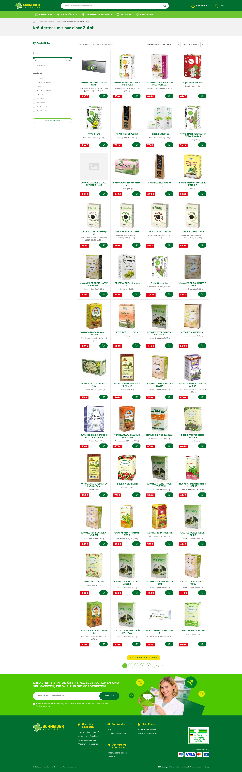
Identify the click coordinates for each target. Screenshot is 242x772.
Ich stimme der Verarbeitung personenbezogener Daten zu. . (72, 705)
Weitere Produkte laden (143, 658)
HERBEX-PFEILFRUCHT (127, 484)
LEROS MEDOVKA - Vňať (127, 232)
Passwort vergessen (147, 733)
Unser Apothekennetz (117, 753)
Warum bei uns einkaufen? (90, 732)
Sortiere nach (153, 44)
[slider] (34, 58)
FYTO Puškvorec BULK (127, 332)
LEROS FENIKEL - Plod (193, 232)
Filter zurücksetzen (52, 120)
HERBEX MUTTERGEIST (94, 582)
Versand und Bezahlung (88, 736)
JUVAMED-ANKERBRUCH (193, 332)
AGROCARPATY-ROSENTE (160, 533)
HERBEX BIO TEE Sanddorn (159, 435)
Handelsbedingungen (87, 740)
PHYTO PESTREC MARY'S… (160, 183)
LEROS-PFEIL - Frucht (160, 232)
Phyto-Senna (94, 134)
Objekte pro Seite (191, 44)
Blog (109, 729)
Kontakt (111, 757)
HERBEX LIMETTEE (160, 134)
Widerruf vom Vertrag (88, 744)
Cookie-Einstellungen (117, 733)
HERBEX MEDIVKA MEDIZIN (193, 631)
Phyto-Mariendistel (160, 283)
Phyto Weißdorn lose (193, 83)
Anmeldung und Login (147, 729)
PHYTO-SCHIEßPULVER (127, 134)
